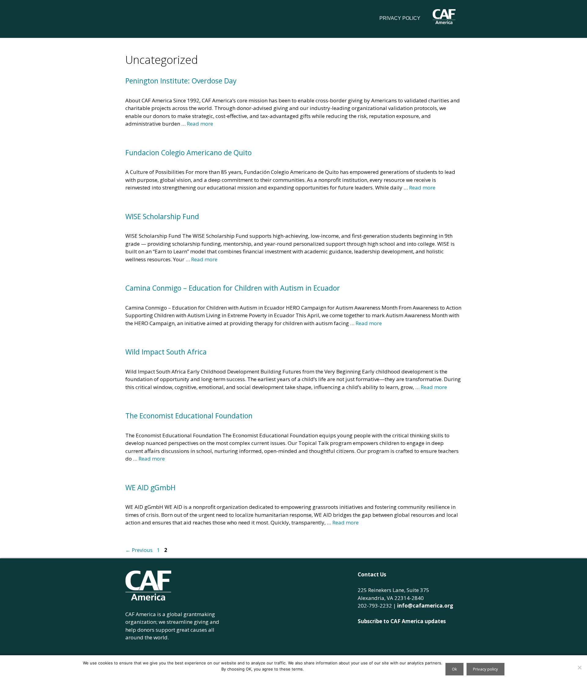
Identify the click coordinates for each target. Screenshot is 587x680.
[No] (579, 667)
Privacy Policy (399, 18)
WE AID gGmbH (150, 487)
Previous (139, 549)
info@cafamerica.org (425, 605)
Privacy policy (485, 669)
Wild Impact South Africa (166, 352)
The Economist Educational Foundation (189, 416)
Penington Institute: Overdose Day (181, 81)
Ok (454, 669)
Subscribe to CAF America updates (402, 621)
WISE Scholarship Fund (162, 216)
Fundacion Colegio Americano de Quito (188, 152)
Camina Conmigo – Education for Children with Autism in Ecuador (232, 288)
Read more (200, 123)
